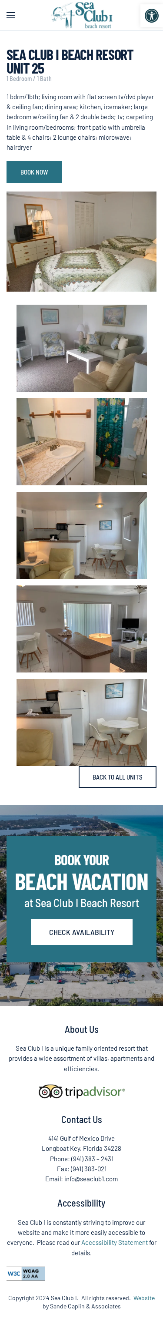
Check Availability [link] (81, 932)
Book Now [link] (34, 172)
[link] (151, 15)
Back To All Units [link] (118, 777)
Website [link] (144, 1297)
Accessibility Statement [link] (114, 1242)
